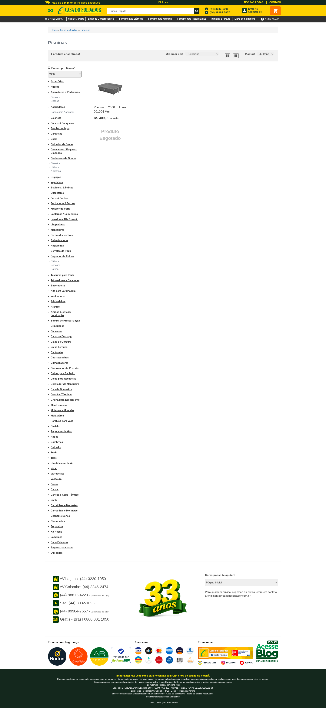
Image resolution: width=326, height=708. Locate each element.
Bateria (54, 269)
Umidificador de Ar (62, 463)
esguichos (57, 182)
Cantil (54, 500)
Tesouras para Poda (62, 275)
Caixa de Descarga (61, 336)
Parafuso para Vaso (62, 420)
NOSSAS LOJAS (253, 2)
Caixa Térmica (59, 347)
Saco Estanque (59, 542)
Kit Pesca (56, 531)
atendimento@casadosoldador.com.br (163, 697)
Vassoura (56, 479)
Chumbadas (58, 521)
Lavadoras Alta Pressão (64, 219)
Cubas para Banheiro (63, 373)
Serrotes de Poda (61, 251)
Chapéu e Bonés (60, 515)
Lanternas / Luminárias (64, 214)
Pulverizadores (59, 240)
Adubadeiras (58, 301)
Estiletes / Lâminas (62, 187)
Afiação (55, 86)
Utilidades (56, 552)
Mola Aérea (57, 415)
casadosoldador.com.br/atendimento (148, 694)
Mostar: (250, 53)
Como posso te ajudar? (220, 574)
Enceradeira (58, 285)
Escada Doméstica (61, 389)
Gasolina (55, 97)
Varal (54, 468)
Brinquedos (57, 326)
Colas (54, 139)
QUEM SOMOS (272, 19)
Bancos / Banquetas (62, 123)
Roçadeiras (57, 245)
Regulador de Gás (61, 431)
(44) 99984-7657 (220, 12)
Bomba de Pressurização (65, 320)
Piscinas (85, 29)
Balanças (56, 117)
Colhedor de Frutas (62, 144)
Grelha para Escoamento (65, 399)
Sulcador (56, 447)
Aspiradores (58, 107)
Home (54, 29)
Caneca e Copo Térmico (65, 494)
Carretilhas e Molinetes (64, 505)
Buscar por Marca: (63, 68)
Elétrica (55, 101)
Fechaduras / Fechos (63, 203)
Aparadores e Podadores (65, 92)
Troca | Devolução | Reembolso (163, 702)
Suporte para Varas (62, 547)
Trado (54, 452)
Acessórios (57, 81)
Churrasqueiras (60, 357)
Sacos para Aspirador (62, 112)
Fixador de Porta (60, 208)
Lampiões (56, 537)
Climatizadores (59, 362)
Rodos (54, 436)
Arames (55, 306)
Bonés (54, 484)
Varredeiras (57, 473)
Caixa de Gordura (61, 341)
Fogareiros (57, 526)
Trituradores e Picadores (65, 280)
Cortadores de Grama (63, 158)
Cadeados (56, 331)
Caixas (54, 489)
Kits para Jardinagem (63, 290)
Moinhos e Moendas (62, 410)
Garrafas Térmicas (61, 394)
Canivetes (56, 133)
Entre (251, 9)
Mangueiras (57, 229)
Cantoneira (57, 352)
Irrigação (56, 177)
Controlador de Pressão (64, 368)
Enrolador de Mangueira (65, 384)
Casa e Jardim (69, 29)
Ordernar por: (174, 53)
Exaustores (57, 192)
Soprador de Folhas (62, 256)
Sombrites (57, 442)
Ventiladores (58, 296)
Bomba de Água (60, 128)
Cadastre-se (255, 11)
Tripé (54, 457)
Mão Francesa (59, 405)
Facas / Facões (59, 198)
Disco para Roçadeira (63, 378)
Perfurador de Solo (62, 235)
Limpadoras (58, 224)
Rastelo (55, 426)
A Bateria (56, 171)
